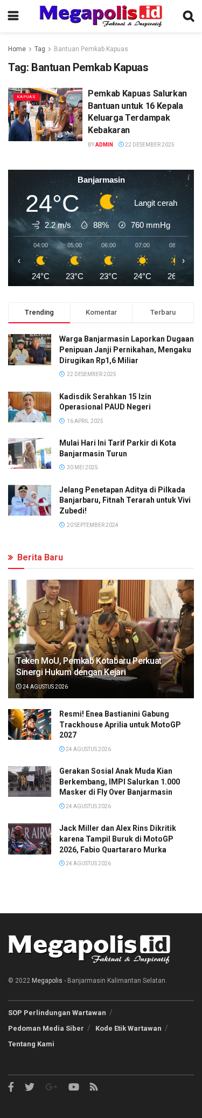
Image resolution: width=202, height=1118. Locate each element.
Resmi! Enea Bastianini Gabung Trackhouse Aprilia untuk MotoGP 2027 (120, 724)
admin (104, 145)
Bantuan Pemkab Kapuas (91, 49)
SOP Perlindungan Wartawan (57, 1013)
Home (17, 49)
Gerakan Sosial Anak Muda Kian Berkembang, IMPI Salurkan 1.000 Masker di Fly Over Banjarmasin (119, 781)
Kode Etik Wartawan (128, 1028)
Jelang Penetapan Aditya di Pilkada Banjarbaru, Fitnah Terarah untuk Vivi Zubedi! (125, 500)
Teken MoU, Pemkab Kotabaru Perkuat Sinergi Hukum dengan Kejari (89, 666)
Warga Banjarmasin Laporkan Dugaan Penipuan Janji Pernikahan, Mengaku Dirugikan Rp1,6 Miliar (126, 349)
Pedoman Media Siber (46, 1028)
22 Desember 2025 (149, 145)
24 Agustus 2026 (45, 687)
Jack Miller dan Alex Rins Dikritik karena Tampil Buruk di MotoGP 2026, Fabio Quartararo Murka (117, 838)
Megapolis (47, 980)
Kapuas (26, 96)
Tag (39, 49)
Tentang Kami (31, 1044)
